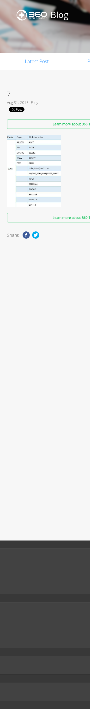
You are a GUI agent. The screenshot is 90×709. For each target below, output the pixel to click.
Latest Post (37, 61)
